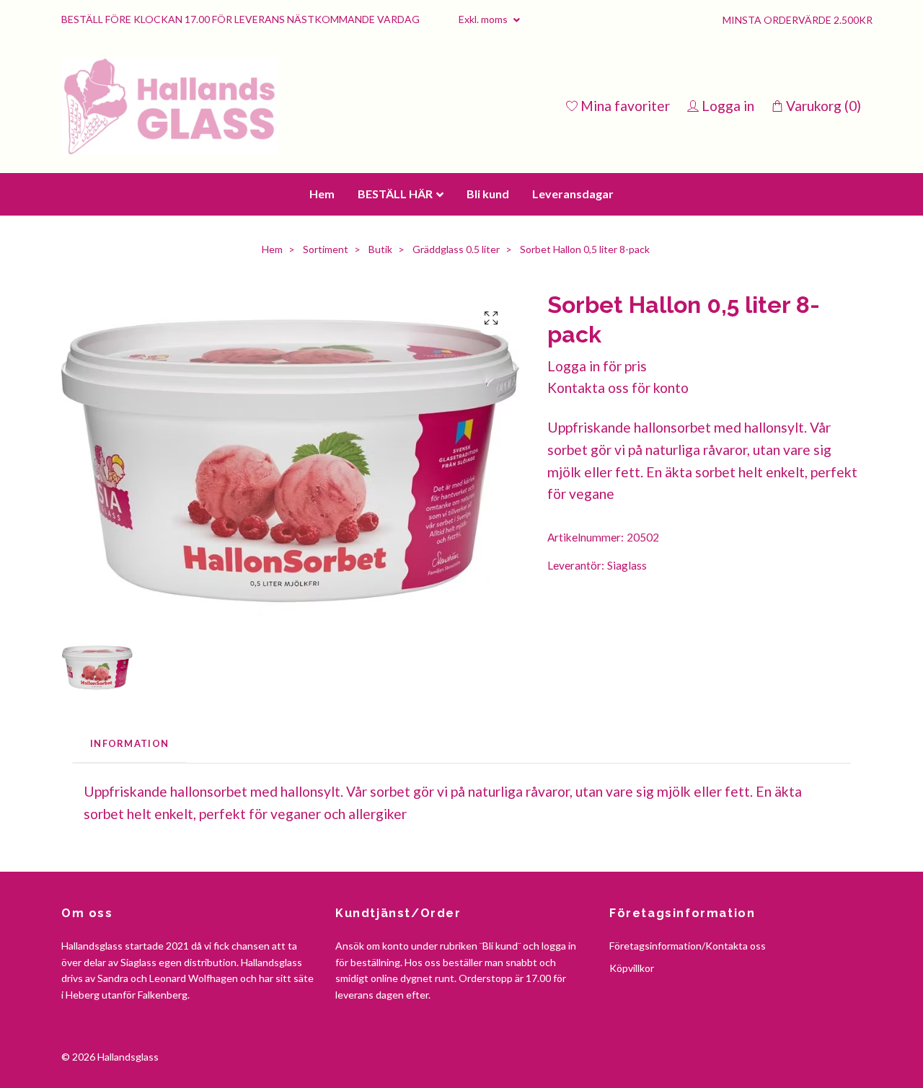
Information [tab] (129, 861)
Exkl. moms (484, 19)
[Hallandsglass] (301, 166)
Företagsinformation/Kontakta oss (687, 1064)
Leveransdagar (573, 312)
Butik (380, 368)
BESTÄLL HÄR (395, 312)
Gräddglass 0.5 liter (456, 368)
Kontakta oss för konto (618, 506)
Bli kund (488, 312)
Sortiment (325, 368)
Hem (322, 312)
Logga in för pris (597, 484)
